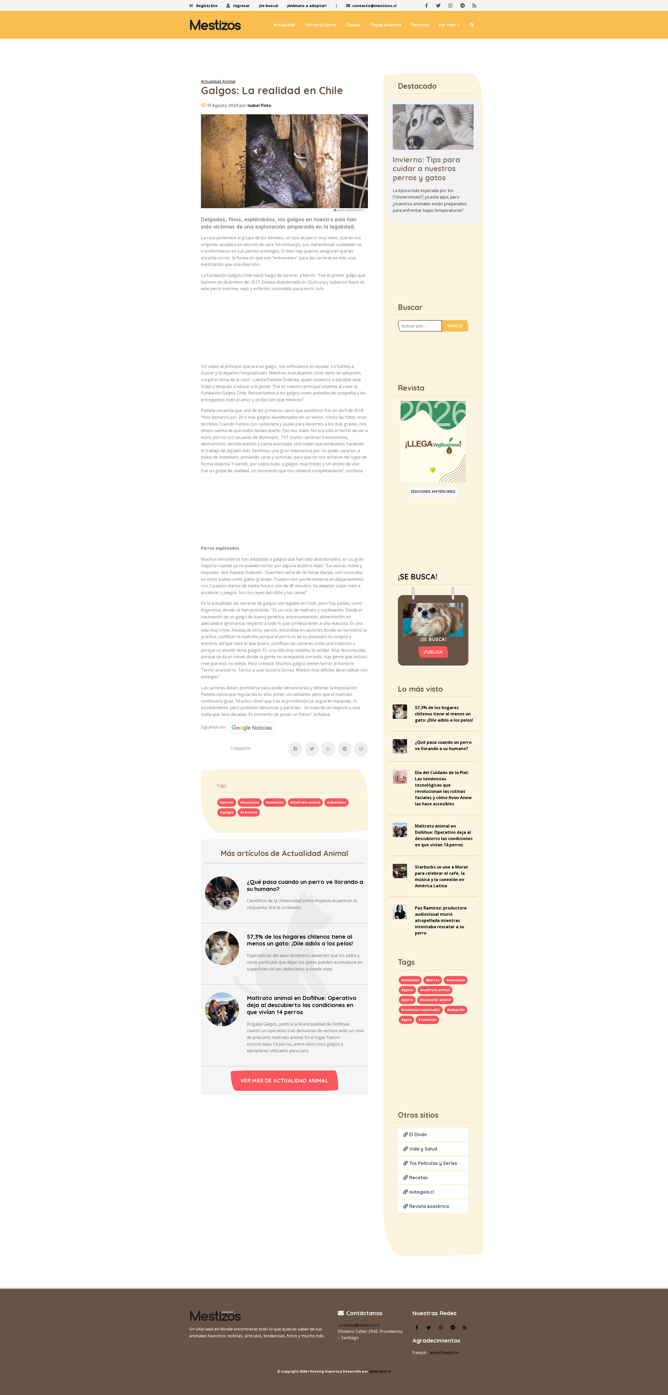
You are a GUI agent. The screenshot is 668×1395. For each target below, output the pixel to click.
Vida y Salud (422, 1149)
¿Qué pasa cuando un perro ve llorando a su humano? (305, 885)
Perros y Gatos (320, 24)
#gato (406, 1019)
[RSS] (474, 5)
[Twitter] (438, 5)
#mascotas (249, 802)
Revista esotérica (428, 1206)
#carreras (248, 812)
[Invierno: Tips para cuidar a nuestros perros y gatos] (433, 126)
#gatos (407, 990)
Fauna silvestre (386, 24)
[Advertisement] (334, 59)
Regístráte (206, 5)
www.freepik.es (445, 1352)
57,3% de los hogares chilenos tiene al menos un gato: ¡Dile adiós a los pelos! (300, 940)
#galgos (227, 812)
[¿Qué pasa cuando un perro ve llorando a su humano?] (222, 893)
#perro (407, 1000)
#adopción (456, 1010)
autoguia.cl (421, 1192)
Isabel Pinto (259, 105)
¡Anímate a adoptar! (306, 5)
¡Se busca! (268, 5)
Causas (353, 24)
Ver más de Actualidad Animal (284, 1080)
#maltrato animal (305, 802)
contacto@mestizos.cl (374, 5)
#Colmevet (427, 1019)
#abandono (336, 802)
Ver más (447, 24)
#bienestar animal (435, 1000)
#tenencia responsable (420, 1010)
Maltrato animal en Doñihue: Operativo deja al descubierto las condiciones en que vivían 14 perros (301, 1005)
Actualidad (284, 24)
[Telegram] (462, 5)
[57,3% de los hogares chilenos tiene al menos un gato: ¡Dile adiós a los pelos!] (222, 947)
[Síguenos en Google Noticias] (250, 727)
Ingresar (241, 5)
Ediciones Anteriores (433, 491)
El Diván (417, 1134)
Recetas (418, 1178)
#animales (275, 802)
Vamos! (455, 325)
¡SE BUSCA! (417, 576)
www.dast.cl (380, 1371)
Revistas (420, 24)
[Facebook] (426, 5)
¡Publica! (433, 652)
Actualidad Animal (218, 81)
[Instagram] (450, 5)
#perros (227, 802)
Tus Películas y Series (432, 1163)
